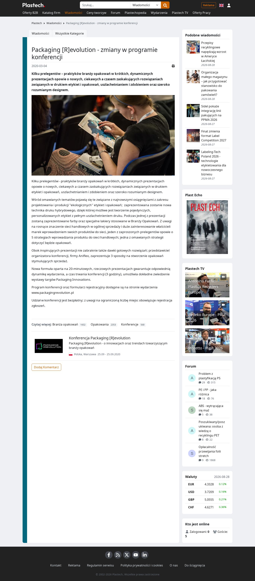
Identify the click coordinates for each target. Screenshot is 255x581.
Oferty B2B (30, 13)
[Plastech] (34, 5)
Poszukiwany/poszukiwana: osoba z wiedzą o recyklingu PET (212, 428)
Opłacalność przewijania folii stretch (210, 451)
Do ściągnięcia (195, 565)
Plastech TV (180, 13)
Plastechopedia (135, 13)
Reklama (208, 5)
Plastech (37, 23)
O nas (174, 565)
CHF (191, 507)
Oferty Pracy (201, 13)
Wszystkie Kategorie (69, 33)
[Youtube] (135, 555)
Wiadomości (73, 13)
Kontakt (55, 565)
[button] (228, 5)
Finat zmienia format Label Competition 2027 (213, 135)
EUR (191, 484)
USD (191, 492)
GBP (191, 500)
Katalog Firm (51, 13)
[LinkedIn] (144, 555)
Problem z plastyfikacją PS (209, 376)
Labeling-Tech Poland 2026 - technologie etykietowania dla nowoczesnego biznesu (213, 163)
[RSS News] (118, 555)
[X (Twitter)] (126, 555)
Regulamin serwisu (100, 565)
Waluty (191, 477)
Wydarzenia (159, 13)
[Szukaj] (165, 5)
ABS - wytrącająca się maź (211, 408)
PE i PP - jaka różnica (207, 392)
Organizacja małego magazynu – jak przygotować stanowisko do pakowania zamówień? (214, 83)
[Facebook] (109, 555)
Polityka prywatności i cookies (142, 565)
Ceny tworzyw (96, 13)
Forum (115, 13)
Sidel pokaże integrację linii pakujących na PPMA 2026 (211, 113)
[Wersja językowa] (221, 5)
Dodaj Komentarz (46, 367)
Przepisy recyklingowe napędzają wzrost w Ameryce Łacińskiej (213, 52)
